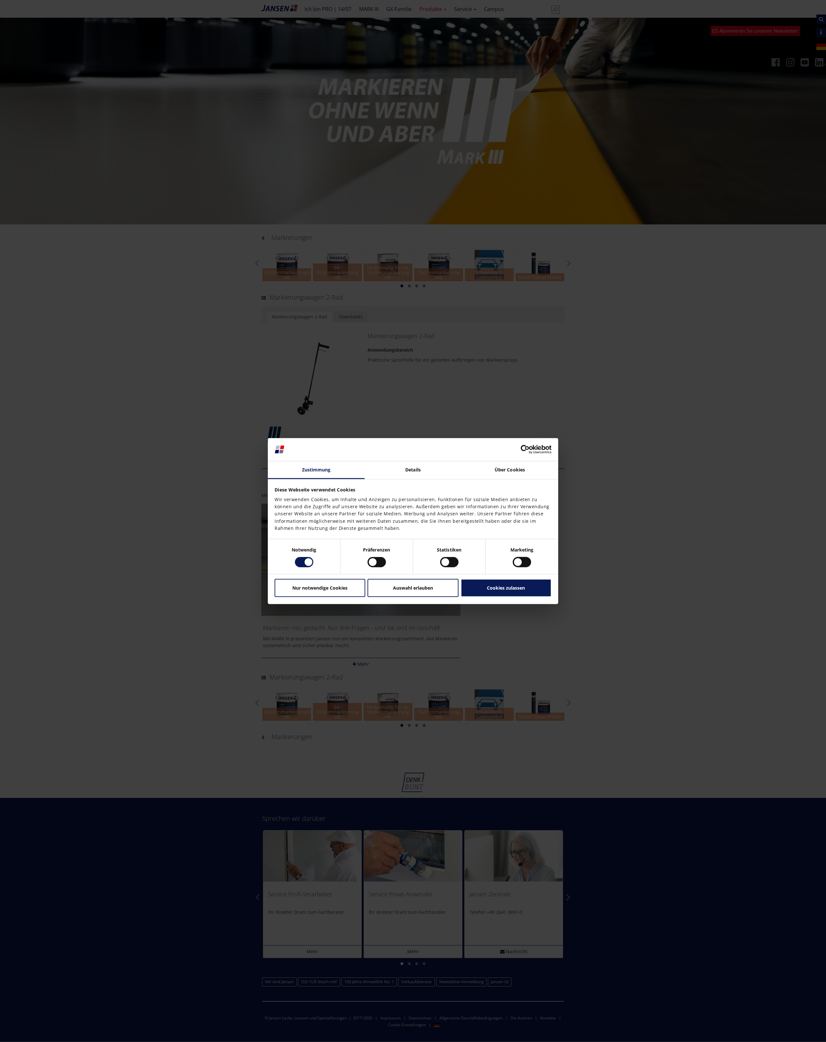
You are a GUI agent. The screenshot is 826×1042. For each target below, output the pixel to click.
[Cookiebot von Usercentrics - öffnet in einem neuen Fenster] (523, 449)
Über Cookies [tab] (510, 470)
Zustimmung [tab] (316, 470)
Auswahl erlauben (413, 588)
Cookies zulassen (506, 588)
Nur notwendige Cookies (320, 588)
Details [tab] (413, 470)
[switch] (377, 562)
